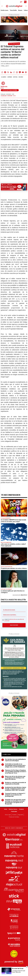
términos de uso (13, 619)
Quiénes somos (13, 809)
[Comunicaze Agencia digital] (14, 821)
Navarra (20, 10)
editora (15, 77)
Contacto (21, 809)
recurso (21, 77)
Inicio (5, 809)
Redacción (4, 86)
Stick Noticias (14, 43)
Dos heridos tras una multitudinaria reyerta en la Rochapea (14, 760)
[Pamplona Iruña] (14, 939)
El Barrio (3, 77)
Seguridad (20, 814)
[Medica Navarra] (14, 915)
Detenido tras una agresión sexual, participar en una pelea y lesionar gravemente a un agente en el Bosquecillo (14, 802)
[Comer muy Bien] (14, 921)
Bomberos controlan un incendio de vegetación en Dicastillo (14, 783)
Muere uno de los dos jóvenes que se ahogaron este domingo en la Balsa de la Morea (13, 778)
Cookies (14, 814)
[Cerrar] (27, 967)
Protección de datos (14, 817)
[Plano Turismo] (14, 927)
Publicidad (14, 811)
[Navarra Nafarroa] (14, 945)
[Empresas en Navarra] (14, 909)
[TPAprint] (14, 933)
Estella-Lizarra (4, 10)
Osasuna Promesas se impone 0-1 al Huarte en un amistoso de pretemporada (13, 795)
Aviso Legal (8, 814)
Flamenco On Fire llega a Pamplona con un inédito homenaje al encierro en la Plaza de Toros (14, 772)
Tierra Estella (13, 10)
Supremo (9, 77)
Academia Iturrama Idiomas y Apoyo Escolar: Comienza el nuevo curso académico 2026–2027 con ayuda (14, 789)
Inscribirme (14, 625)
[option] (14, 6)
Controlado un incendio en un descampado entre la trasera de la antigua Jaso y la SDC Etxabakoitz (13, 765)
